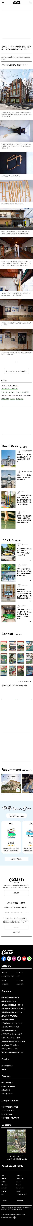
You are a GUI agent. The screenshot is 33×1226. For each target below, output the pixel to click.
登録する (16, 928)
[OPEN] (3, 2)
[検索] (30, 2)
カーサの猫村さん (7, 1066)
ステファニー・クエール (9, 389)
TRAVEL (19, 980)
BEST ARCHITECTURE (9, 1107)
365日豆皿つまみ (7, 1083)
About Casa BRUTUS (12, 1165)
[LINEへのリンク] (29, 958)
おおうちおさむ (13, 385)
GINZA (3, 1182)
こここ (18, 1191)
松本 (20, 395)
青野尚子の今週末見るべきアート (12, 1005)
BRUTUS (19, 1176)
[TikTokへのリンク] (19, 958)
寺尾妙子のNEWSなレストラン (11, 1012)
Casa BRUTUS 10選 (8, 1086)
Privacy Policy (20, 1200)
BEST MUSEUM (6, 1114)
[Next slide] (31, 795)
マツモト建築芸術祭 (22, 392)
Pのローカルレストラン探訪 (10, 1038)
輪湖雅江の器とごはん (8, 1001)
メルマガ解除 (16, 932)
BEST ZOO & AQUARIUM (10, 1118)
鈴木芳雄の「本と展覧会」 (10, 1016)
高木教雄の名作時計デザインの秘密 (13, 1041)
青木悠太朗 (19, 399)
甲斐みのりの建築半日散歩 (10, 997)
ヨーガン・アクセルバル (9, 395)
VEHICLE (4, 984)
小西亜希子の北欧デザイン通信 (11, 1034)
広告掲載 (4, 1200)
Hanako (18, 1182)
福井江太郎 (5, 399)
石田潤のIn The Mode (8, 1030)
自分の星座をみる (16, 859)
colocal (3, 1188)
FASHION (19, 972)
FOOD (3, 980)
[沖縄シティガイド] (11, 783)
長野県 (12, 399)
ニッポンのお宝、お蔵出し (10, 1045)
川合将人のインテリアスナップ (11, 1023)
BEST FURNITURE (8, 1111)
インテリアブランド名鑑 (9, 1049)
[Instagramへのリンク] (14, 958)
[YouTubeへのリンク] (24, 958)
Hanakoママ (20, 1188)
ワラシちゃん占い (7, 1094)
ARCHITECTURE (7, 976)
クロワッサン (20, 1179)
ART (18, 976)
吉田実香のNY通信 (7, 1019)
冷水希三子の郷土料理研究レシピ (12, 1052)
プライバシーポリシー (12, 918)
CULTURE (20, 984)
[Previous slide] (2, 795)
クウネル (4, 1191)
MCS (2, 1194)
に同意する (16, 918)
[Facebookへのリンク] (3, 958)
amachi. (4, 385)
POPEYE (4, 1179)
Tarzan (18, 1185)
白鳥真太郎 (27, 395)
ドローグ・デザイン (8, 392)
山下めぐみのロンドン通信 (10, 1027)
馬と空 (3, 1069)
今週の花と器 (5, 1090)
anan (3, 1176)
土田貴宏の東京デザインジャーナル (13, 1008)
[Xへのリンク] (9, 958)
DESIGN (4, 972)
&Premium (4, 1185)
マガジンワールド (21, 1194)
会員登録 (16, 893)
